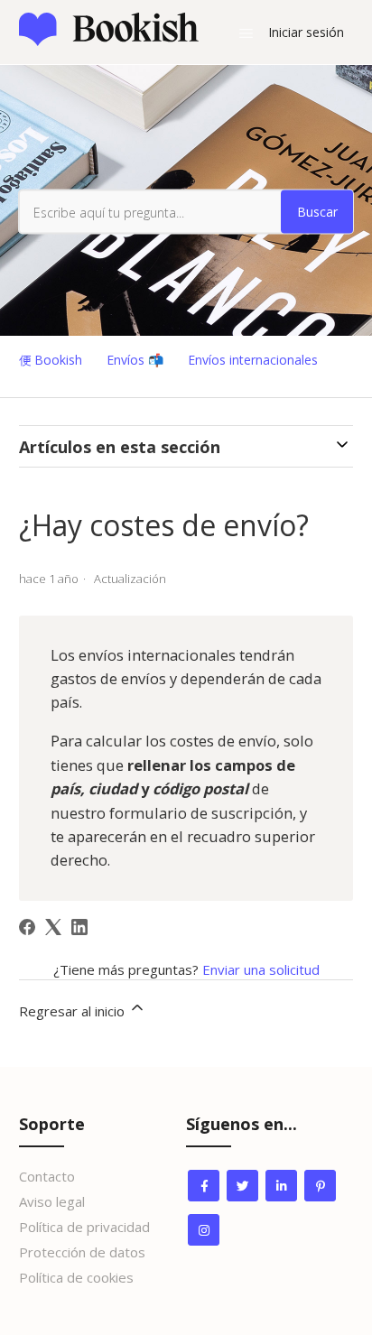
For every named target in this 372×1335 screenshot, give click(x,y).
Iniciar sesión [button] (306, 32)
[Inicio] (109, 41)
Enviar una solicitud (261, 969)
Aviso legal (52, 1201)
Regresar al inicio (73, 1011)
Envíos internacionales (253, 359)
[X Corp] (53, 927)
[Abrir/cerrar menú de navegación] (246, 32)
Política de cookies (76, 1277)
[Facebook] (27, 927)
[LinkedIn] (79, 927)
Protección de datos (82, 1252)
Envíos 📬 (135, 359)
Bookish (58, 359)
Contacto (47, 1176)
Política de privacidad (84, 1227)
